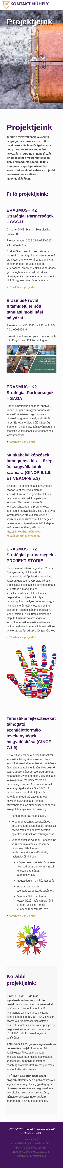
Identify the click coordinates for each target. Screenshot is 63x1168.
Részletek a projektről (22, 287)
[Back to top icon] (56, 1161)
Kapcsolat (30, 1139)
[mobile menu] (58, 5)
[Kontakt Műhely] (26, 5)
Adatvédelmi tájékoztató (31, 1156)
